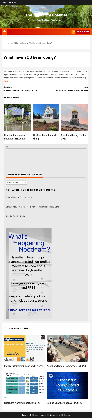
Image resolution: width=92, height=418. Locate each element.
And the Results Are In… (16, 207)
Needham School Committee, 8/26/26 (66, 365)
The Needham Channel (46, 14)
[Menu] (10, 32)
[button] (10, 32)
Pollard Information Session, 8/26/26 (23, 365)
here (6, 81)
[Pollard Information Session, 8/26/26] (24, 348)
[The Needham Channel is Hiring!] (46, 117)
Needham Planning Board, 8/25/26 (22, 402)
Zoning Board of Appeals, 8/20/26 (64, 402)
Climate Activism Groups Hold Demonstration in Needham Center (33, 197)
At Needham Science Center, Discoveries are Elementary (29, 216)
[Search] (69, 31)
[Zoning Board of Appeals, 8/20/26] (67, 385)
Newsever (53, 415)
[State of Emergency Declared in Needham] (17, 117)
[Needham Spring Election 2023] (74, 117)
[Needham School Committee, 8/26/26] (67, 348)
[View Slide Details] (46, 157)
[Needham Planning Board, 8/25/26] (24, 385)
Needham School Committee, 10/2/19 (20, 89)
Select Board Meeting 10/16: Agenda (72, 89)
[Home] (4, 31)
